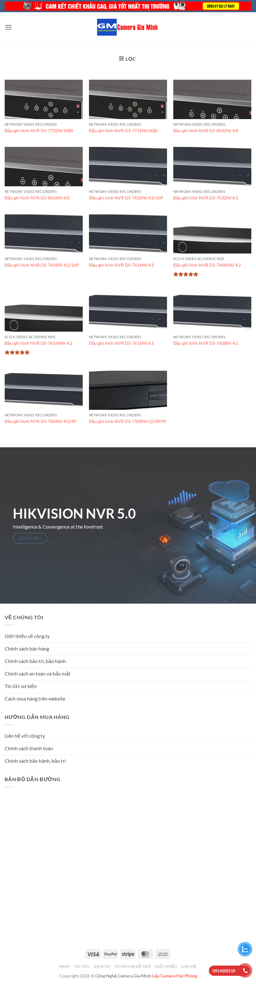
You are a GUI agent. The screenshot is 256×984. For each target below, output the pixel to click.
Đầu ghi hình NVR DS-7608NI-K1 (205, 343)
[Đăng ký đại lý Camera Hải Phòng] (128, 6)
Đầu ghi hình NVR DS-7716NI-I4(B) (123, 130)
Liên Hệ (188, 966)
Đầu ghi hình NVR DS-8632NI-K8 (205, 130)
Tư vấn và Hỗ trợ (132, 966)
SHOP (64, 966)
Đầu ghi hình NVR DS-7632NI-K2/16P (126, 197)
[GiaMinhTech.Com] (128, 27)
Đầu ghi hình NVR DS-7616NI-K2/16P (42, 265)
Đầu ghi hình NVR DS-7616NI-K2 (121, 265)
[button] (8, 27)
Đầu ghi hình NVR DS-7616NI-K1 (121, 343)
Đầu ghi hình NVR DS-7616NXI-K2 (38, 343)
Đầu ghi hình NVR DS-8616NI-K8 (37, 197)
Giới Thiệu (166, 966)
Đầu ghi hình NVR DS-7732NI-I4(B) (39, 130)
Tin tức (82, 966)
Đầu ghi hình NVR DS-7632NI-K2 (205, 197)
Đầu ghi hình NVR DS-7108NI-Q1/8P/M (127, 421)
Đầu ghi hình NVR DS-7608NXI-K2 (207, 265)
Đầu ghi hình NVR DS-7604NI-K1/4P (40, 421)
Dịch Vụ (102, 966)
